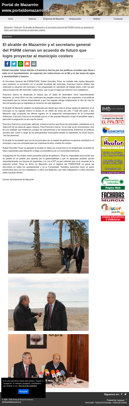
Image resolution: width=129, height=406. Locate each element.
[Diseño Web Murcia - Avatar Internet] (126, 400)
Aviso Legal (89, 402)
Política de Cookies (120, 402)
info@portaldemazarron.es (11, 402)
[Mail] (27, 64)
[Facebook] (7, 64)
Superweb (120, 400)
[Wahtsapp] (20, 64)
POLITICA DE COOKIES (28, 386)
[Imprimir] (34, 64)
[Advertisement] (48, 200)
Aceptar (23, 391)
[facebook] (121, 394)
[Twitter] (14, 64)
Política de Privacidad (103, 402)
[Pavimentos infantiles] (113, 189)
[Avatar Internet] (113, 173)
